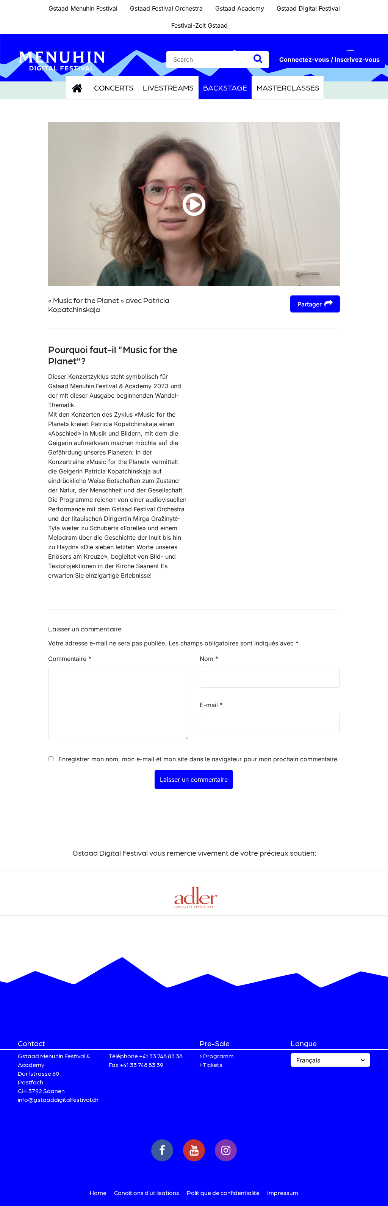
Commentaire (69, 658)
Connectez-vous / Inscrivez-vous (329, 59)
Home (98, 1193)
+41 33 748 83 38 (161, 1056)
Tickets (212, 1065)
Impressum (282, 1193)
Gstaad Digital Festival (308, 8)
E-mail (211, 705)
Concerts (113, 87)
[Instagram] (226, 1150)
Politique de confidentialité (223, 1193)
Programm (218, 1056)
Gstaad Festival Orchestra (166, 8)
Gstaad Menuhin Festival (82, 8)
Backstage (225, 87)
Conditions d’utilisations (146, 1193)
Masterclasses (288, 87)
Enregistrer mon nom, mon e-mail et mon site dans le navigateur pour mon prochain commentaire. (198, 759)
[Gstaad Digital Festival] (62, 60)
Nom (209, 658)
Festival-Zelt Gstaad (199, 25)
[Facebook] (162, 1150)
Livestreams (168, 87)
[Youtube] (194, 1150)
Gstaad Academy (239, 8)
